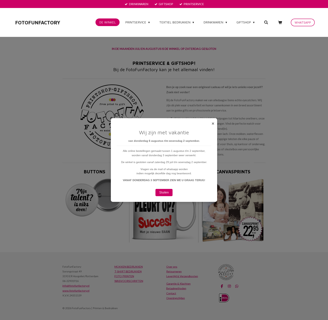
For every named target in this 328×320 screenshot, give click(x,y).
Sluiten (164, 192)
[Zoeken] (266, 22)
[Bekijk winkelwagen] (280, 22)
